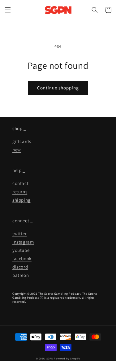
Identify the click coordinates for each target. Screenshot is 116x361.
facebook (22, 258)
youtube (20, 250)
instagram (23, 242)
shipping (21, 200)
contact (20, 183)
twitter (19, 233)
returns (19, 192)
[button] (8, 10)
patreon (20, 275)
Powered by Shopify (67, 358)
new (16, 150)
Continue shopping (58, 88)
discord (20, 267)
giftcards (21, 141)
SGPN (49, 358)
